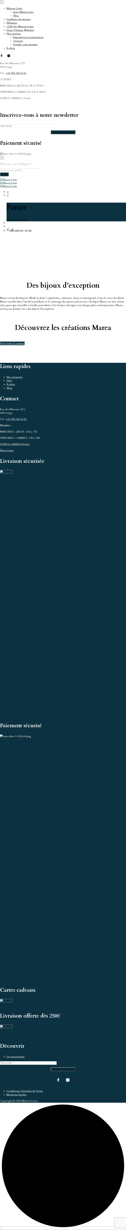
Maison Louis (14, 8)
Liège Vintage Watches (20, 30)
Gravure (18, 41)
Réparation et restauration (28, 37)
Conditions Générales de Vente (25, 1091)
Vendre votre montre (25, 44)
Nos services (14, 34)
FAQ (9, 381)
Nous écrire (7, 450)
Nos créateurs (14, 377)
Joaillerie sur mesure (19, 19)
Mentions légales (17, 1094)
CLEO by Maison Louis (20, 26)
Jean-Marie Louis (23, 12)
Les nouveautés (15, 1056)
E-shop (11, 48)
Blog (16, 15)
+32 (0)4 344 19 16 (16, 73)
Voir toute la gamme (12, 343)
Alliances (12, 23)
